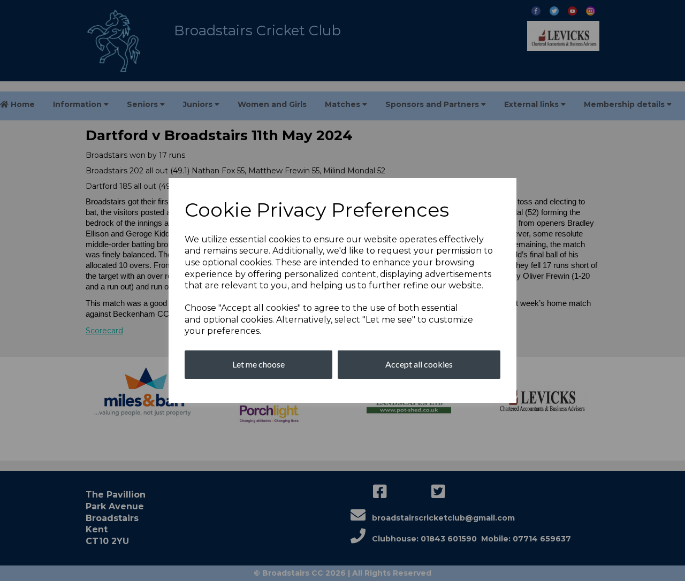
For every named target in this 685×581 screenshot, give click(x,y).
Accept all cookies (419, 364)
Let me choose (258, 364)
